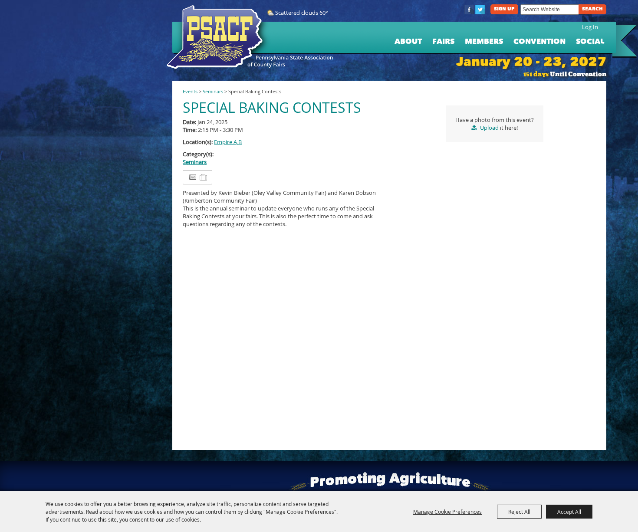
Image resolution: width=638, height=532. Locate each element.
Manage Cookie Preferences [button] (447, 511)
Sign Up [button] (504, 9)
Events (190, 92)
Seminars (213, 92)
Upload (489, 127)
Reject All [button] (519, 511)
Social (590, 42)
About (408, 42)
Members (484, 42)
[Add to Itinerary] (203, 177)
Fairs (443, 42)
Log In (590, 27)
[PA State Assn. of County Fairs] (218, 37)
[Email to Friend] (192, 177)
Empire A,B (228, 142)
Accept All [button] (569, 511)
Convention (539, 42)
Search (592, 9)
